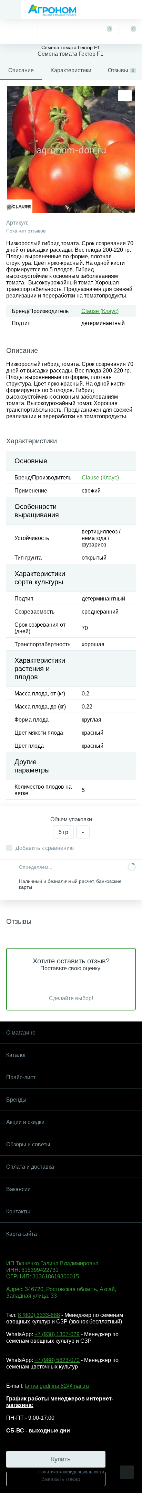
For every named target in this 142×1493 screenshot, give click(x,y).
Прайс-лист (21, 1077)
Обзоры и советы (28, 1144)
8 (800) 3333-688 (39, 1315)
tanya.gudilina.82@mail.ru (57, 1386)
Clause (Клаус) (100, 311)
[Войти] (75, 31)
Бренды (16, 1100)
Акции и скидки (25, 1122)
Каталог (16, 1055)
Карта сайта (21, 1234)
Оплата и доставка (30, 1167)
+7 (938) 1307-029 (57, 1334)
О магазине (21, 1033)
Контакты (18, 1211)
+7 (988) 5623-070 (57, 1360)
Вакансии (18, 1189)
